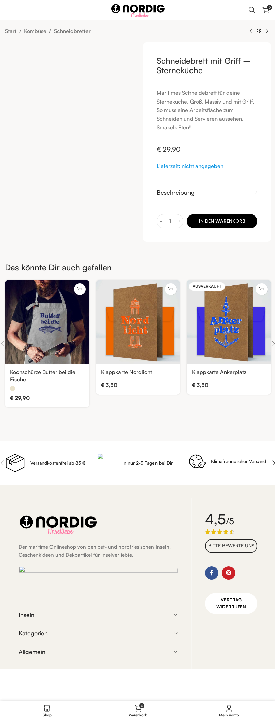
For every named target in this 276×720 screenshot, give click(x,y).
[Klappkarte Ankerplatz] (229, 322)
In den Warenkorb (222, 221)
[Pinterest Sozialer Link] (228, 573)
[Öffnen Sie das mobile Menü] (8, 10)
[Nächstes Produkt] (267, 32)
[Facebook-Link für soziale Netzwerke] (211, 573)
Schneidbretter (72, 31)
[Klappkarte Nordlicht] (138, 322)
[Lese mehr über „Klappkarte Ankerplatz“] (262, 289)
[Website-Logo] (138, 9)
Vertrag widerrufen (231, 603)
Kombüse (35, 31)
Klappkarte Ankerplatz (219, 372)
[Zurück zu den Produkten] (259, 32)
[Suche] (252, 10)
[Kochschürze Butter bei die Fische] (47, 322)
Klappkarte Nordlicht (126, 372)
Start (10, 31)
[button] (171, 289)
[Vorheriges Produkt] (251, 32)
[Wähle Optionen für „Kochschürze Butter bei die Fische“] (80, 289)
